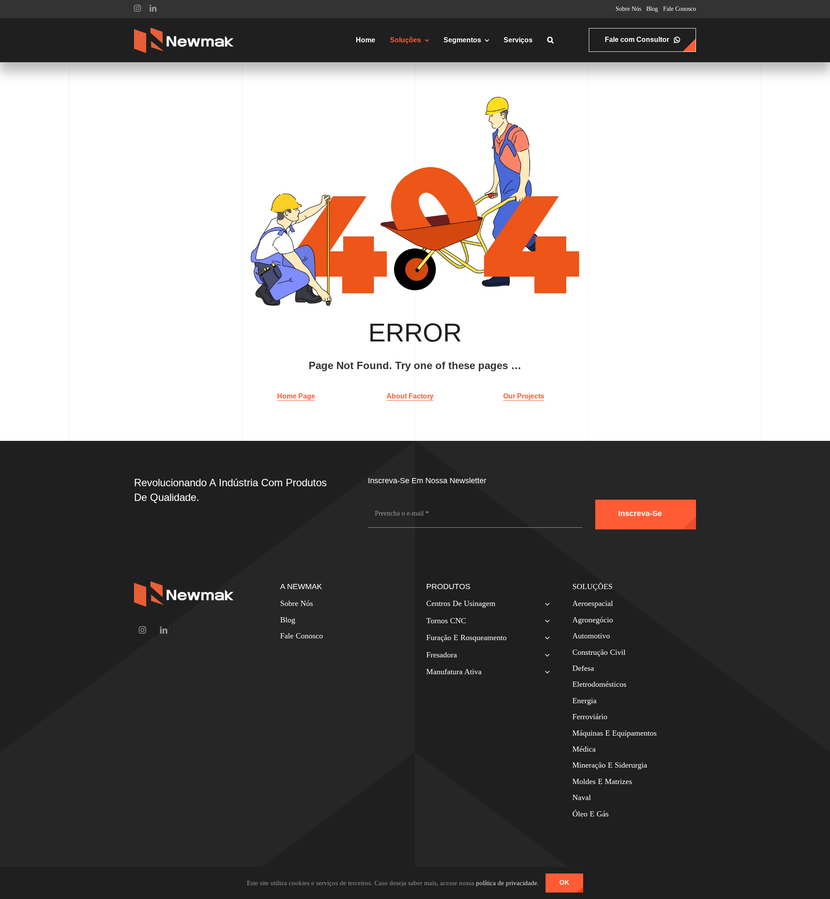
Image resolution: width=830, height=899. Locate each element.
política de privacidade (506, 883)
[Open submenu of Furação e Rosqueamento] (545, 639)
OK (564, 882)
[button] (550, 40)
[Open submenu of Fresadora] (545, 656)
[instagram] (137, 8)
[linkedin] (153, 8)
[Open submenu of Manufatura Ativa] (545, 673)
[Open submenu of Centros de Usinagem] (545, 604)
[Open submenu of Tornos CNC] (545, 622)
